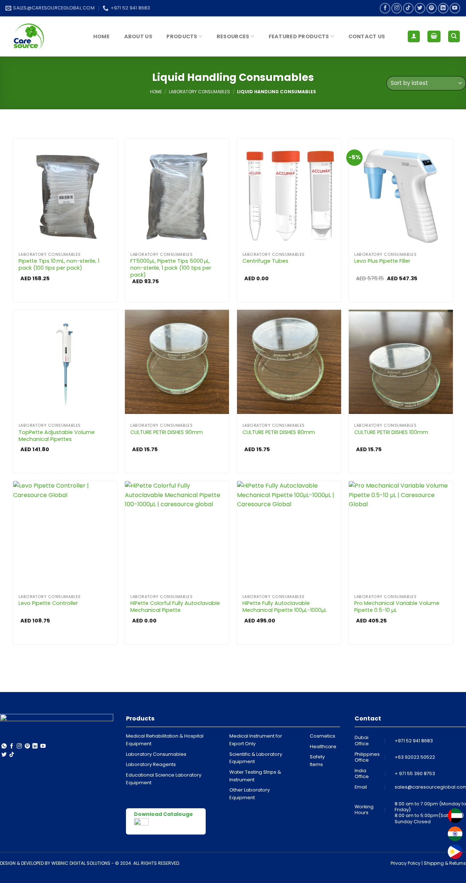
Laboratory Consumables (199, 92)
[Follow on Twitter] (420, 8)
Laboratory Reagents (151, 764)
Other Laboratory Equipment (249, 793)
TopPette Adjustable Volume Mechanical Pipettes (57, 435)
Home (101, 36)
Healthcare (323, 746)
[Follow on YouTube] (455, 8)
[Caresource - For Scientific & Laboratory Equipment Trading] (41, 36)
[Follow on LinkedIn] (443, 8)
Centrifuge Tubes (265, 261)
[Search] (454, 37)
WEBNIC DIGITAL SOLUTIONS (80, 863)
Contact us (366, 36)
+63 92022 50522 (415, 757)
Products (181, 36)
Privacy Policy (405, 863)
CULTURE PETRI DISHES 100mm (391, 432)
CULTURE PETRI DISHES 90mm (166, 432)
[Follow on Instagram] (396, 8)
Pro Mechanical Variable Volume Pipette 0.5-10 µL (396, 606)
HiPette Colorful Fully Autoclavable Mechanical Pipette (175, 606)
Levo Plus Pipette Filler (382, 261)
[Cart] (434, 37)
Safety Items (317, 760)
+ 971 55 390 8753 (415, 773)
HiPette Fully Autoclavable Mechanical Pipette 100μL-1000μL (284, 606)
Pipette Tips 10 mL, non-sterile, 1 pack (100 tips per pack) (59, 264)
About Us (138, 36)
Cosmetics (322, 735)
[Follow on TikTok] (408, 8)
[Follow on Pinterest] (431, 8)
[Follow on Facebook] (385, 8)
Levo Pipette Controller (48, 603)
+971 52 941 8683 (414, 741)
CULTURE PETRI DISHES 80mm (278, 432)
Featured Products (299, 36)
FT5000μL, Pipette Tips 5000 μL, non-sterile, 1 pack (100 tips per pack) (170, 268)
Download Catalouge (163, 814)
